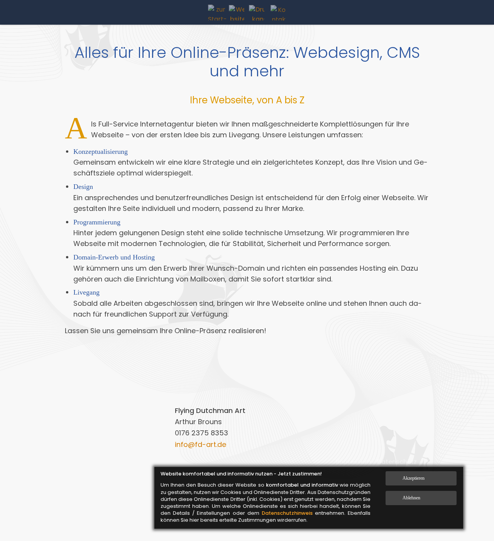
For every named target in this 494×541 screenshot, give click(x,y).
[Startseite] (218, 12)
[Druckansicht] (256, 12)
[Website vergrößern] (236, 12)
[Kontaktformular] (278, 12)
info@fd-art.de (200, 444)
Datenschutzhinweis (287, 513)
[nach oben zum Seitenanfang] (471, 509)
